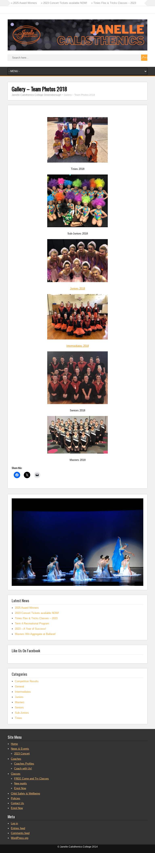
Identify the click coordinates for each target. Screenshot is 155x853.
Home (14, 743)
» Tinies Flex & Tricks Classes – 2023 (113, 2)
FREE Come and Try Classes (31, 778)
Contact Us (17, 803)
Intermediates (23, 691)
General (19, 686)
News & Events (20, 748)
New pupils (20, 783)
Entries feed (18, 828)
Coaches (16, 758)
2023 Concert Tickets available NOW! (37, 613)
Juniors (19, 697)
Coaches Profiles (24, 763)
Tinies (18, 718)
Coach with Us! (23, 768)
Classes (15, 773)
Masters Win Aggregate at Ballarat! (35, 634)
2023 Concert (22, 753)
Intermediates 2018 (77, 345)
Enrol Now (20, 788)
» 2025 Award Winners (24, 2)
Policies (15, 798)
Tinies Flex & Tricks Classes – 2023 (36, 618)
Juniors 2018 (77, 288)
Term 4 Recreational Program (32, 623)
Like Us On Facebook (26, 650)
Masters (19, 702)
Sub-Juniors (22, 712)
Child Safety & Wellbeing (25, 793)
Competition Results (27, 681)
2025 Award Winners (27, 607)
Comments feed (20, 833)
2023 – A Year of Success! (30, 628)
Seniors (19, 707)
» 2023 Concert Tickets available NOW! (64, 2)
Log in (14, 823)
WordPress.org (19, 837)
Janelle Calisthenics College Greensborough (36, 94)
